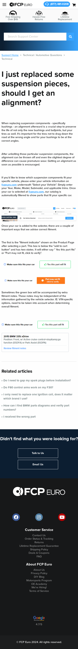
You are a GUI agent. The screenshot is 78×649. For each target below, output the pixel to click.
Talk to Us (38, 453)
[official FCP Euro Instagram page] (39, 517)
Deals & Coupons (39, 553)
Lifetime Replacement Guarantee (39, 546)
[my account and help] (4, 4)
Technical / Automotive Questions (42, 55)
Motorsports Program (39, 580)
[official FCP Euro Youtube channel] (62, 517)
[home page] (20, 4)
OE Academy (39, 584)
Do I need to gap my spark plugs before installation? (37, 380)
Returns (39, 542)
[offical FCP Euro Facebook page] (16, 517)
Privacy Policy (39, 573)
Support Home (10, 55)
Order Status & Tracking (39, 538)
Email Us (38, 464)
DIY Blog (39, 576)
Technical (7, 59)
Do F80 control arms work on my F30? (28, 387)
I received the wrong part (19, 416)
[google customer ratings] (39, 619)
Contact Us (39, 535)
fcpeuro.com (9, 184)
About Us (39, 569)
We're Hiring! (39, 587)
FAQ (39, 556)
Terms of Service (39, 591)
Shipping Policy (39, 549)
